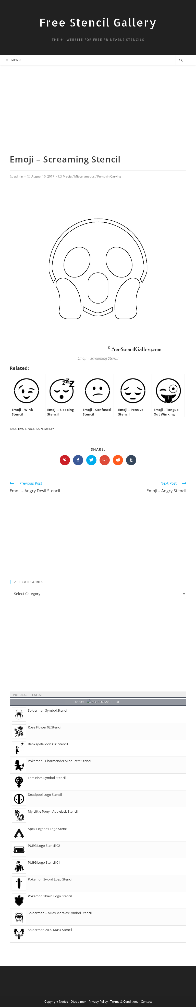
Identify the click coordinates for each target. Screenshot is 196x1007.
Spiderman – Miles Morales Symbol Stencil (60, 913)
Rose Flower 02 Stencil (44, 727)
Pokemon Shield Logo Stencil (50, 896)
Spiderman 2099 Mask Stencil (50, 929)
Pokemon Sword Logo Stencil (50, 879)
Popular (20, 695)
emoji (22, 429)
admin (18, 176)
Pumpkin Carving (109, 176)
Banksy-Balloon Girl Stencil (48, 744)
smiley (49, 429)
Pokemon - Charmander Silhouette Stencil (59, 761)
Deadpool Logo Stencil (45, 794)
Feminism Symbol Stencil (47, 777)
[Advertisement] (98, 115)
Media (67, 176)
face (31, 429)
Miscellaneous (84, 176)
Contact (146, 1001)
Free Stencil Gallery (98, 22)
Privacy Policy (98, 1001)
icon (39, 429)
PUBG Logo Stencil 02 (44, 845)
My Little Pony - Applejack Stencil (53, 811)
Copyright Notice (56, 1001)
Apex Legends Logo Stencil (48, 828)
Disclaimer (78, 1001)
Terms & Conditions (124, 1001)
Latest (37, 695)
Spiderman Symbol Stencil (47, 710)
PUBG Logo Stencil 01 (44, 862)
